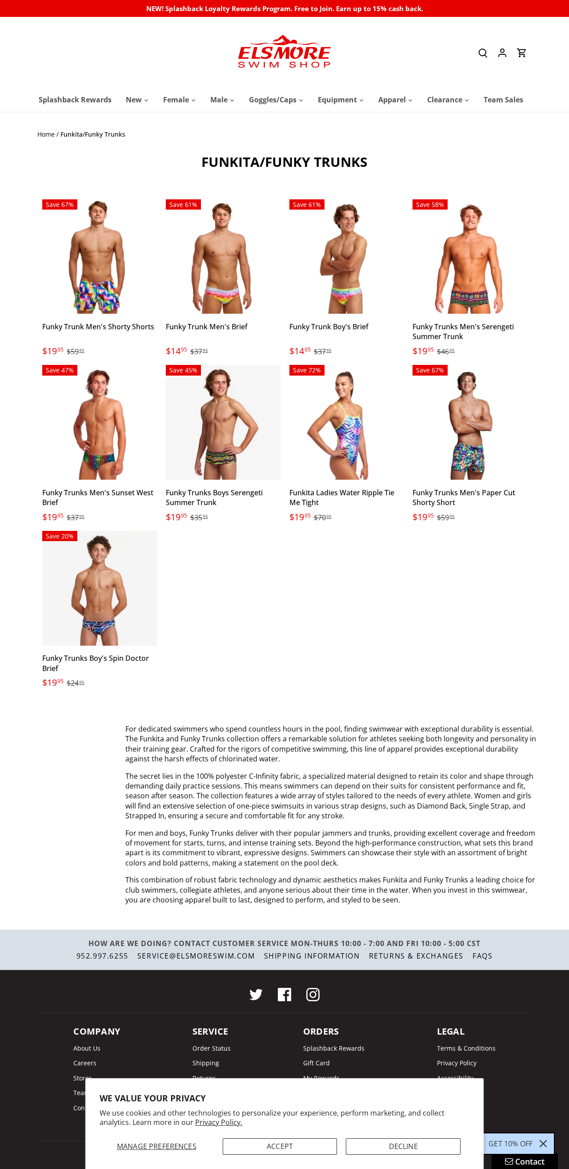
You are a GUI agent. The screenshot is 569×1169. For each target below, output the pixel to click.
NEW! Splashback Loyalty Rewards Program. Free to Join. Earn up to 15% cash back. (284, 8)
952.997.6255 (102, 956)
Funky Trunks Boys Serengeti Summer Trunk (214, 497)
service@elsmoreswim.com (196, 956)
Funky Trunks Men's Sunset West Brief (97, 497)
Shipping (205, 1063)
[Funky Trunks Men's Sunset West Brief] (99, 422)
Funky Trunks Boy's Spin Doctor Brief (95, 663)
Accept (280, 1146)
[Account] (502, 52)
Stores (82, 1078)
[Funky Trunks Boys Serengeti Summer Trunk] (223, 422)
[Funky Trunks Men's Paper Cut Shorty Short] (470, 422)
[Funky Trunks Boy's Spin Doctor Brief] (99, 588)
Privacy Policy (457, 1063)
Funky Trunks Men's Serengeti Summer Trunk (463, 331)
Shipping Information (312, 956)
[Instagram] (313, 994)
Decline (403, 1146)
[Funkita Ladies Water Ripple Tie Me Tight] (346, 422)
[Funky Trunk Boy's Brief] (346, 256)
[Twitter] (256, 994)
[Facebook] (284, 994)
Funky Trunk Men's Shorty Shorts (98, 327)
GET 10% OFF (511, 1144)
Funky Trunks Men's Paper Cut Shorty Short (464, 497)
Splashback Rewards (334, 1048)
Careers (84, 1063)
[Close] (543, 1143)
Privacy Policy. (218, 1122)
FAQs (483, 956)
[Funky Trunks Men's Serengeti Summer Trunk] (470, 256)
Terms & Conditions (466, 1048)
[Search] (483, 52)
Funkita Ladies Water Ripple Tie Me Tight (341, 497)
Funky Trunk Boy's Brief (329, 327)
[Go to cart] (522, 52)
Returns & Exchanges (416, 956)
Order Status (211, 1048)
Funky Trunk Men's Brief (207, 327)
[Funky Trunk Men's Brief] (223, 256)
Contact (84, 1108)
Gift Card (316, 1063)
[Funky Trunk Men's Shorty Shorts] (99, 256)
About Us (86, 1048)
